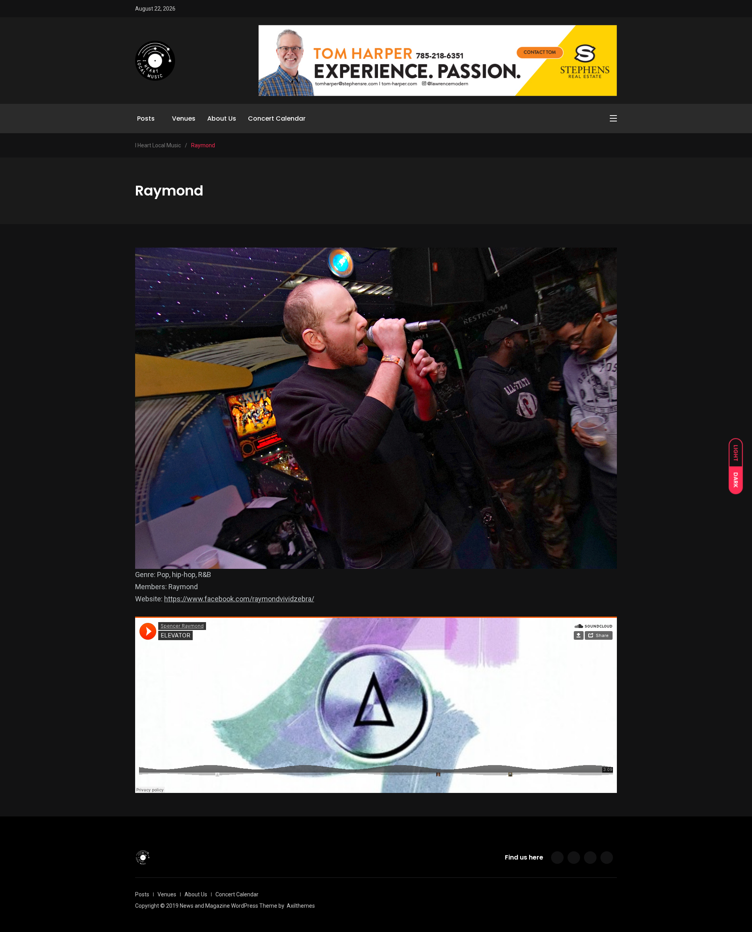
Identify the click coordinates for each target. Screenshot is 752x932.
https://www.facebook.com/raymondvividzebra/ (239, 599)
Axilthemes (301, 906)
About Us (221, 118)
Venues (183, 118)
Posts (146, 118)
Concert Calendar (277, 118)
